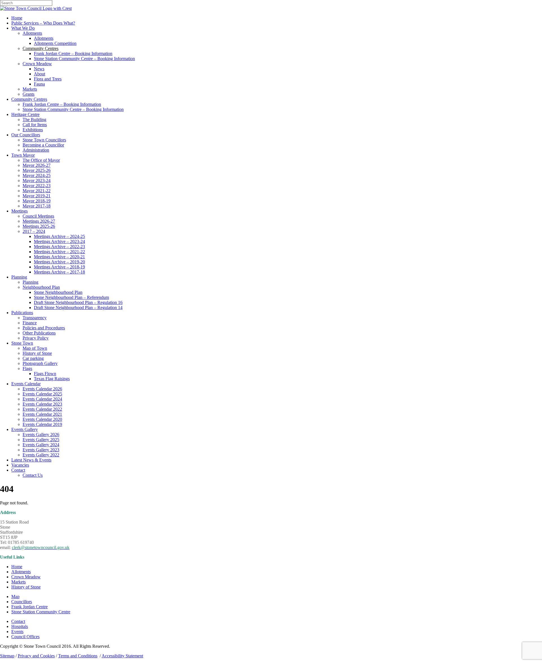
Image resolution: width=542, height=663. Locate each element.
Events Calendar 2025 (42, 393)
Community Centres (29, 99)
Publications (22, 312)
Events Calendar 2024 (42, 399)
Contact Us (33, 475)
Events (17, 631)
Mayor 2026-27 (37, 165)
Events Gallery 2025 (41, 439)
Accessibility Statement (122, 655)
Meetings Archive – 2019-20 (59, 261)
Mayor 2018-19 (37, 200)
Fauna (39, 84)
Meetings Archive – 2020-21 (59, 256)
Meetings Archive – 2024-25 (59, 236)
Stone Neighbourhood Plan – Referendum (71, 297)
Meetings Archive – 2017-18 (59, 272)
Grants (28, 94)
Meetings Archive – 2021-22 (59, 251)
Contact (18, 470)
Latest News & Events (31, 460)
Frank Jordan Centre (29, 606)
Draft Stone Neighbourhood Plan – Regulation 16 (78, 302)
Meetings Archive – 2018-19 (59, 266)
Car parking (33, 358)
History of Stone (37, 353)
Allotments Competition (55, 43)
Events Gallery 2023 (41, 449)
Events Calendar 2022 (42, 409)
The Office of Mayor (41, 160)
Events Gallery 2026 (41, 434)
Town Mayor (23, 155)
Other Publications (39, 333)
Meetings (19, 211)
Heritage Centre (25, 114)
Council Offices (25, 636)
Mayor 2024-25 (37, 175)
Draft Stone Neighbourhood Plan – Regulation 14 (78, 307)
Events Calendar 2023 (42, 404)
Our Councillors (25, 134)
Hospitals (19, 626)
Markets (30, 89)
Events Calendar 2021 (42, 414)
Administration (36, 150)
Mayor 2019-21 (37, 195)
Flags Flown (45, 373)
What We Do (23, 28)
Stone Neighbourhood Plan (58, 292)
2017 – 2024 (34, 231)
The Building (34, 119)
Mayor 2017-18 (37, 206)
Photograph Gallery (40, 363)
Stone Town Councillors (44, 139)
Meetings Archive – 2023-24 (59, 241)
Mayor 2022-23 (37, 185)
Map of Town (35, 348)
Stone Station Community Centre (40, 611)
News (39, 68)
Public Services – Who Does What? (43, 23)
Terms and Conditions (77, 655)
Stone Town (22, 343)
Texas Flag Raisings (52, 378)
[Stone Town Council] (36, 8)
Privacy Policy (36, 338)
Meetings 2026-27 (39, 221)
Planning (19, 277)
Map (15, 596)
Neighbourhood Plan (41, 287)
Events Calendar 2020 (42, 419)
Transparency (35, 317)
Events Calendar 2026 (42, 388)
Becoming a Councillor (43, 145)
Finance (30, 322)
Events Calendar (26, 383)
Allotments (32, 33)
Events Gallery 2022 (41, 454)
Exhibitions (33, 129)
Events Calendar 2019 (42, 424)
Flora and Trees (48, 78)
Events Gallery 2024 (41, 444)
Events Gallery (24, 429)
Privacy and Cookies (36, 655)
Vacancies (20, 465)
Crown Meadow (37, 63)
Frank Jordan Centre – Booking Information (73, 53)
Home (16, 18)
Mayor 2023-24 (37, 180)
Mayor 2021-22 (37, 190)
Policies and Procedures (44, 327)
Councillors (21, 601)
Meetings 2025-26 (39, 226)
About (39, 73)
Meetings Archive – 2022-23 (59, 246)
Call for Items (35, 124)
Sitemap (7, 655)
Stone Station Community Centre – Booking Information (84, 58)
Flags (27, 368)
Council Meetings (38, 216)
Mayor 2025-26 (37, 170)
